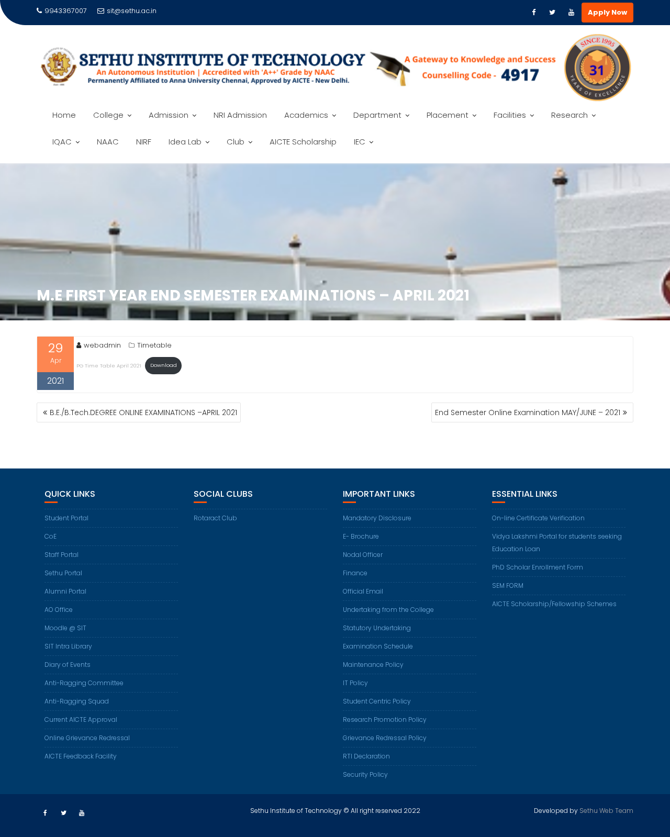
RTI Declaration (366, 756)
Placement (447, 114)
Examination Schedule (378, 646)
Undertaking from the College (388, 609)
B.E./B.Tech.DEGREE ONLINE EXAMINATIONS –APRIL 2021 (143, 412)
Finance (355, 572)
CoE (50, 536)
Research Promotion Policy (385, 719)
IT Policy (355, 682)
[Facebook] (533, 12)
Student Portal (66, 518)
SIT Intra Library (68, 646)
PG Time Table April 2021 (108, 365)
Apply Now (607, 12)
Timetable (154, 345)
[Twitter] (552, 12)
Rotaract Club (215, 518)
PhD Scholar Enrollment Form (537, 567)
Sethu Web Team (606, 810)
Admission (168, 114)
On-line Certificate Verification (538, 518)
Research (569, 114)
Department (377, 114)
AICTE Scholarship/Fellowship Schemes (554, 603)
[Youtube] (571, 12)
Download (163, 365)
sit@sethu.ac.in (132, 11)
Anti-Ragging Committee (84, 682)
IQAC (62, 141)
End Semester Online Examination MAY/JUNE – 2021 (527, 412)
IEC (359, 141)
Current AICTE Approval (80, 719)
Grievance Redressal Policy (385, 737)
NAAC (108, 141)
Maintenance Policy (373, 664)
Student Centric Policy (377, 701)
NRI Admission (240, 114)
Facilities (510, 114)
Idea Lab (185, 141)
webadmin (102, 345)
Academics (306, 114)
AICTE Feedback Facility (80, 756)
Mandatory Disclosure (377, 518)
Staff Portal (61, 554)
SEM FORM (507, 585)
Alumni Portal (65, 591)
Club (235, 141)
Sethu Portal (63, 572)
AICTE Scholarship (303, 141)
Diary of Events (67, 664)
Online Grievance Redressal (87, 737)
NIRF (143, 141)
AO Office (58, 609)
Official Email (363, 591)
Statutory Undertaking (377, 627)
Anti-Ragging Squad (76, 701)
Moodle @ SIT (65, 627)
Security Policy (365, 774)
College (108, 114)
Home (64, 114)
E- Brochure (361, 536)
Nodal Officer (363, 554)
